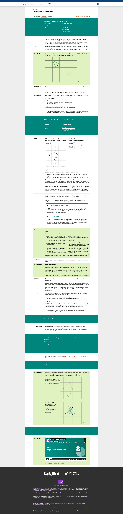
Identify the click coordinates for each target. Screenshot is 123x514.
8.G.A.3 (46, 128)
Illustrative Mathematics (62, 492)
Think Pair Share (66, 27)
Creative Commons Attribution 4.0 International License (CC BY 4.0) (59, 489)
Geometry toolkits (66, 31)
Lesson (44, 16)
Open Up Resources (70, 496)
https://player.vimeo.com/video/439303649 (54, 463)
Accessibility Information (64, 485)
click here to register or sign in (70, 86)
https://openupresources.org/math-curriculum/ (42, 490)
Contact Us (76, 0)
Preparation (37, 16)
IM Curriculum (63, 0)
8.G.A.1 (46, 27)
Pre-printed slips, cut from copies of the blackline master (70, 130)
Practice (50, 16)
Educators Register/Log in (94, 0)
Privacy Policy (56, 485)
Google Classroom (83, 0)
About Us (70, 0)
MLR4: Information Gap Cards (68, 126)
